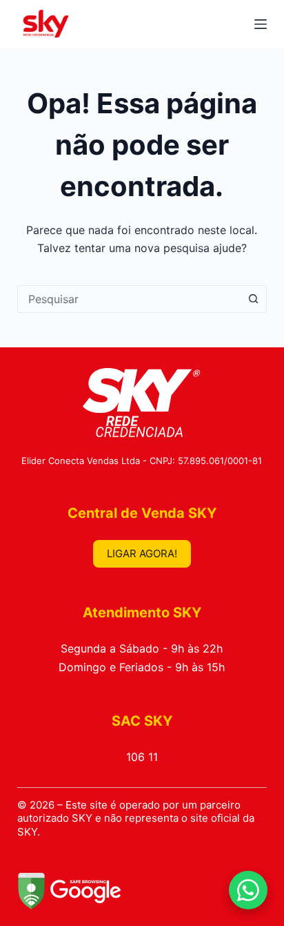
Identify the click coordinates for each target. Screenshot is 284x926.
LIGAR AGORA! (142, 553)
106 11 (142, 757)
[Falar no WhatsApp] (248, 890)
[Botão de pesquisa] (253, 299)
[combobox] (129, 299)
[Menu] (260, 24)
